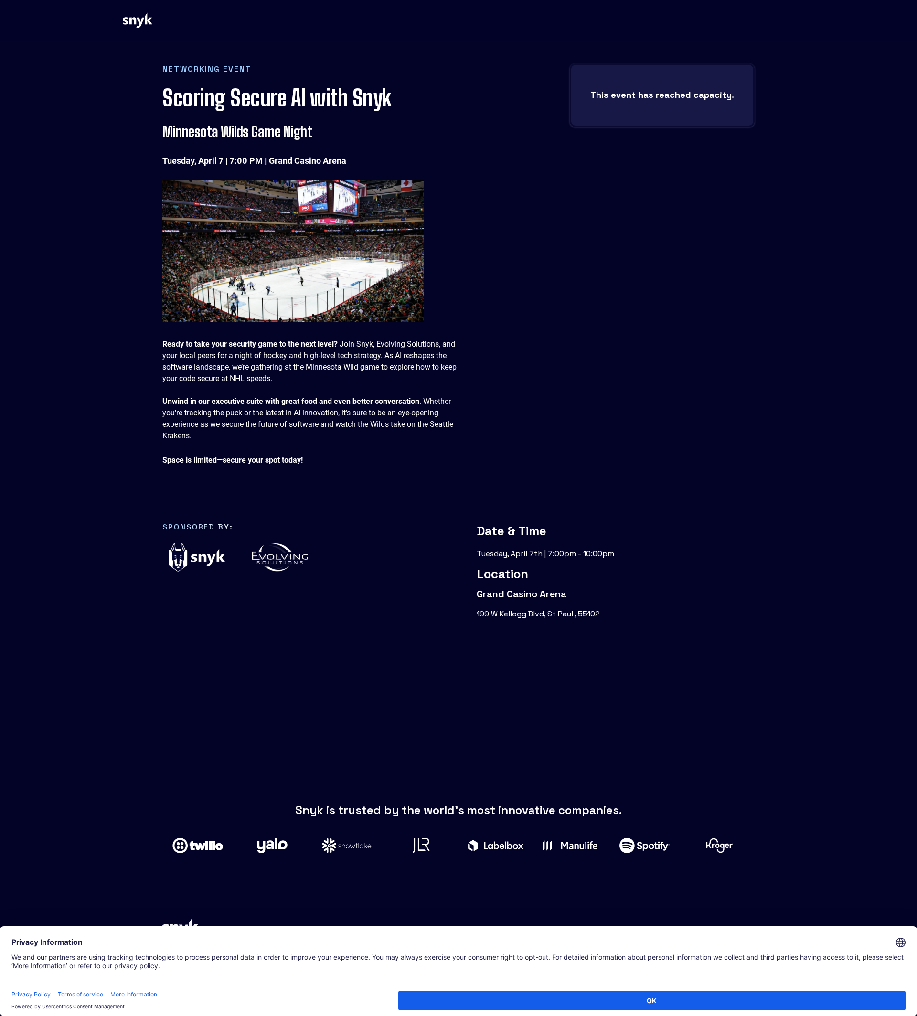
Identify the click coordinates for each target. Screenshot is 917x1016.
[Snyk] (137, 20)
